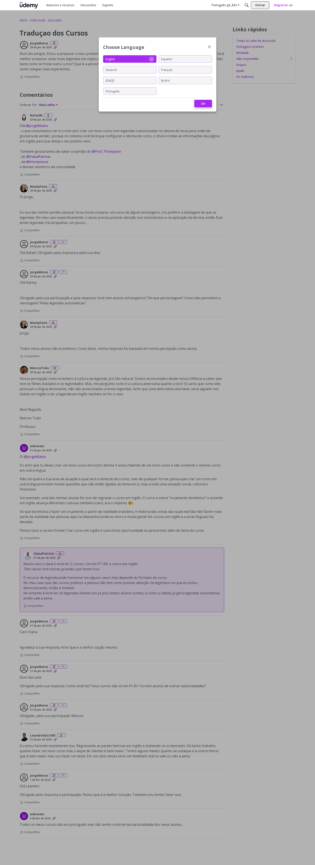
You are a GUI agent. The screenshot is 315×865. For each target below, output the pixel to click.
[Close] (209, 47)
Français (166, 70)
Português (112, 91)
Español (166, 59)
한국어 (165, 80)
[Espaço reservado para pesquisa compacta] (246, 5)
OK (203, 103)
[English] (29, 5)
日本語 (109, 80)
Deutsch (111, 70)
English (110, 59)
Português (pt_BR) (224, 5)
